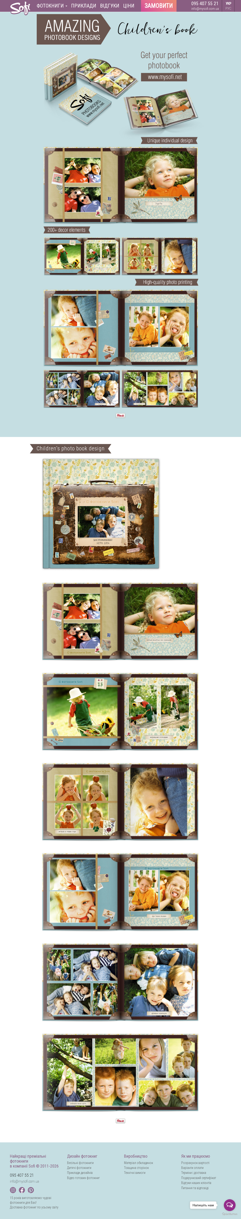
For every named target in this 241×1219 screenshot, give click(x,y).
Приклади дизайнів (80, 1173)
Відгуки (109, 6)
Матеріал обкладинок (138, 1163)
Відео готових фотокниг (83, 1178)
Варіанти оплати (192, 1168)
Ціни (128, 6)
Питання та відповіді (195, 1188)
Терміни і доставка (193, 1173)
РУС (228, 8)
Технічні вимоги (134, 1173)
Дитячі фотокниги (79, 1168)
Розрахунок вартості (195, 1163)
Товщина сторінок (136, 1168)
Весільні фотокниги (80, 1163)
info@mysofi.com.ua (205, 9)
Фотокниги (51, 6)
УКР (228, 3)
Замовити (159, 5)
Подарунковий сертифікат (198, 1178)
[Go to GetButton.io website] (229, 1214)
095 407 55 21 (204, 3)
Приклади (83, 6)
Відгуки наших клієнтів (196, 1183)
